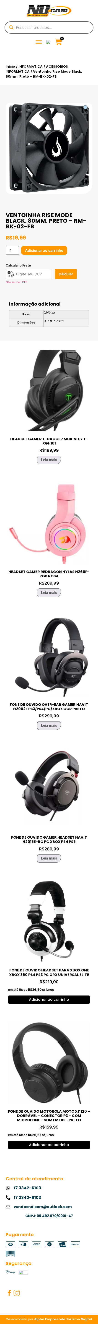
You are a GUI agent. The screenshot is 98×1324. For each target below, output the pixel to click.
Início (10, 66)
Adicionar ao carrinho (44, 250)
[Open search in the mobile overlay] (49, 27)
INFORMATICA (30, 66)
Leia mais (49, 460)
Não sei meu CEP (17, 282)
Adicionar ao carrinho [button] (49, 999)
